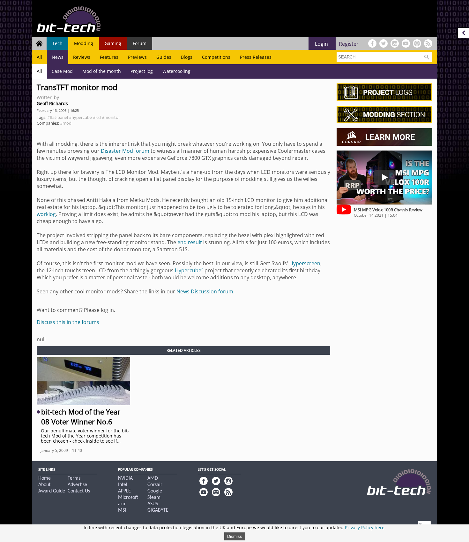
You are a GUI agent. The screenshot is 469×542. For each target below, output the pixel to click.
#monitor (111, 117)
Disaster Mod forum (125, 150)
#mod (65, 123)
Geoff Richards (52, 103)
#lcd (97, 117)
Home (44, 478)
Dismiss (234, 536)
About (44, 484)
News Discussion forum (204, 291)
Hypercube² (189, 270)
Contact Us (79, 491)
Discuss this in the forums (68, 322)
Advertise (77, 484)
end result (189, 242)
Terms (74, 478)
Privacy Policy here (364, 527)
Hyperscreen (304, 263)
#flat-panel (57, 117)
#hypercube (80, 117)
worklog (46, 214)
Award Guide (51, 491)
